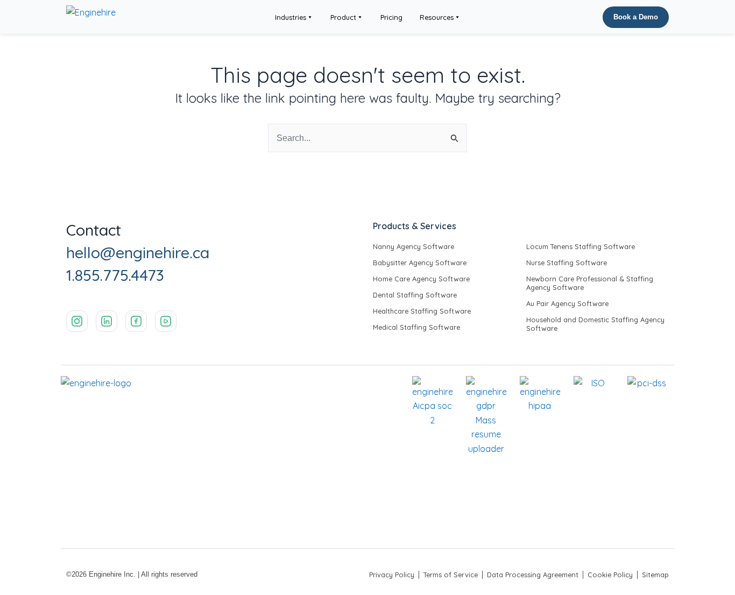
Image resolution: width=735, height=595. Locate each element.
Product (343, 17)
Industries (290, 17)
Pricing (391, 17)
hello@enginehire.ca (137, 252)
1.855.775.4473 (115, 275)
